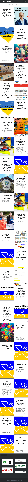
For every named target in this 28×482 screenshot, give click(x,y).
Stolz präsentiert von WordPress (10, 480)
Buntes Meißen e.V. (6, 1)
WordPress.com (20, 480)
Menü (25, 1)
